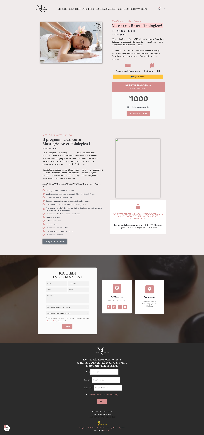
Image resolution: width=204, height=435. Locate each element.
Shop (78, 9)
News (144, 9)
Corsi (71, 9)
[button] (54, 241)
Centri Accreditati (106, 9)
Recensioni (123, 9)
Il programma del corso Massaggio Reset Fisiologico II (67, 141)
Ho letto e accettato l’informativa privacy (103, 395)
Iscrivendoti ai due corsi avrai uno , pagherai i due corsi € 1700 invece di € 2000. (138, 226)
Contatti (135, 9)
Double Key (106, 430)
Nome (88, 372)
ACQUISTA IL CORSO (138, 113)
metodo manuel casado (126, 21)
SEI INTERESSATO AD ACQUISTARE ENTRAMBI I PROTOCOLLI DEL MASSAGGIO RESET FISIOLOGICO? (138, 216)
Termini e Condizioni (103, 428)
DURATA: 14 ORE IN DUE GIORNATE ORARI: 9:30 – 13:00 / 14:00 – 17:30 (72, 185)
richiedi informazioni (67, 275)
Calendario (88, 9)
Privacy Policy (52, 321)
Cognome (87, 380)
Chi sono (62, 9)
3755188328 (117, 302)
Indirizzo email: (88, 388)
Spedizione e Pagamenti (118, 428)
